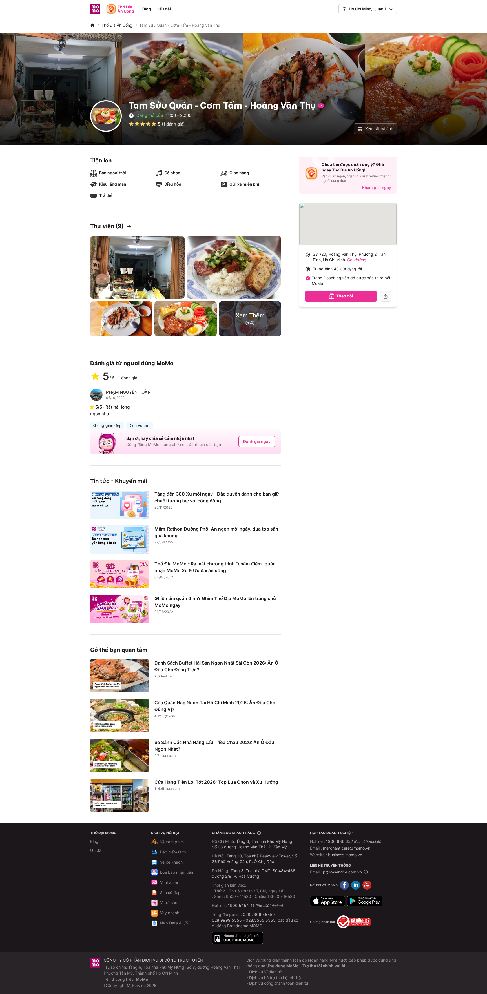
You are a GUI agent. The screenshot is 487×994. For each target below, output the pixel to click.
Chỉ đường (356, 259)
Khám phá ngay (376, 187)
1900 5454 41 (241, 905)
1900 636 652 (353, 841)
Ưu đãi (164, 8)
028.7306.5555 (258, 914)
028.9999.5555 (227, 920)
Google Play (364, 900)
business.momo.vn (345, 854)
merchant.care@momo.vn (346, 848)
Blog (146, 8)
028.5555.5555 (261, 920)
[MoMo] (92, 25)
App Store (327, 900)
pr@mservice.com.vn (342, 872)
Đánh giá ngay (257, 441)
